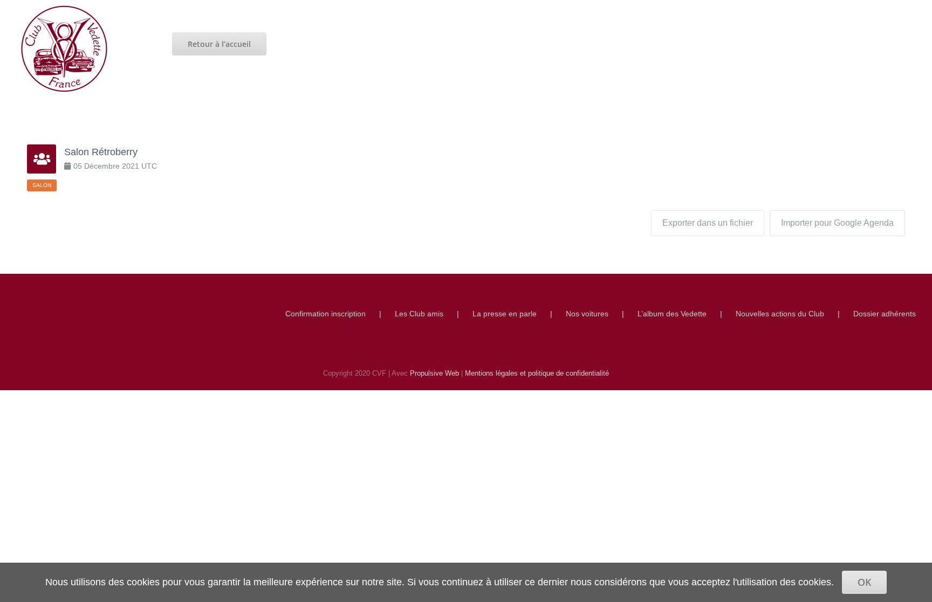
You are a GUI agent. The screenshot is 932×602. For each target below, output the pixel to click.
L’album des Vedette (672, 313)
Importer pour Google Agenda (837, 222)
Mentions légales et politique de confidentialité (537, 373)
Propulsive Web (434, 373)
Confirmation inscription (325, 313)
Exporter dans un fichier (707, 222)
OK (864, 582)
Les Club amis (419, 313)
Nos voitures (587, 313)
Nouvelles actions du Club (780, 313)
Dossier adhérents (884, 313)
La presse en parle (504, 313)
